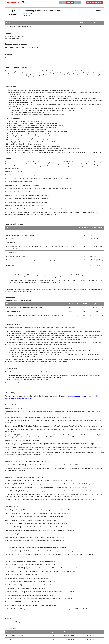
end (28, 47)
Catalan (62, 2)
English (70, 2)
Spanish (77, 2)
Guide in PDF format (94, 2)
